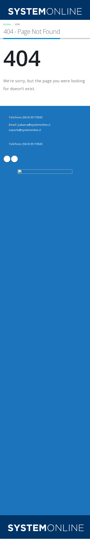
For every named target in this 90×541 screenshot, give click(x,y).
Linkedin (14, 159)
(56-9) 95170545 (33, 117)
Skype (7, 159)
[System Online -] (45, 11)
